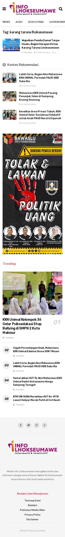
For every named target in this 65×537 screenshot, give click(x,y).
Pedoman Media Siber (32, 509)
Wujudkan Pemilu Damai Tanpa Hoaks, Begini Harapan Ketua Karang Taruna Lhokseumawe (40, 44)
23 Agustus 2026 (28, 104)
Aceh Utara (36, 21)
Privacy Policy (32, 514)
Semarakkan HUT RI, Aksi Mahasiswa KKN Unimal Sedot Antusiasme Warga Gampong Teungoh (37, 381)
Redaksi (28, 52)
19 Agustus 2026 (28, 123)
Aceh (19, 21)
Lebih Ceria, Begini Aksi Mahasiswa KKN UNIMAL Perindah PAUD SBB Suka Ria (40, 78)
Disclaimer (32, 519)
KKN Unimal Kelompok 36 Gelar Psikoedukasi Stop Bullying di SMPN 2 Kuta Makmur (22, 326)
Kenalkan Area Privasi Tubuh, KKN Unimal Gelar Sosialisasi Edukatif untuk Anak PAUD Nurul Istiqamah (40, 115)
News (6, 21)
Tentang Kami (32, 500)
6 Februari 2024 (43, 52)
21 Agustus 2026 (28, 86)
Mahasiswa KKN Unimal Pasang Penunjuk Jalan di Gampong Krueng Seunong (38, 96)
